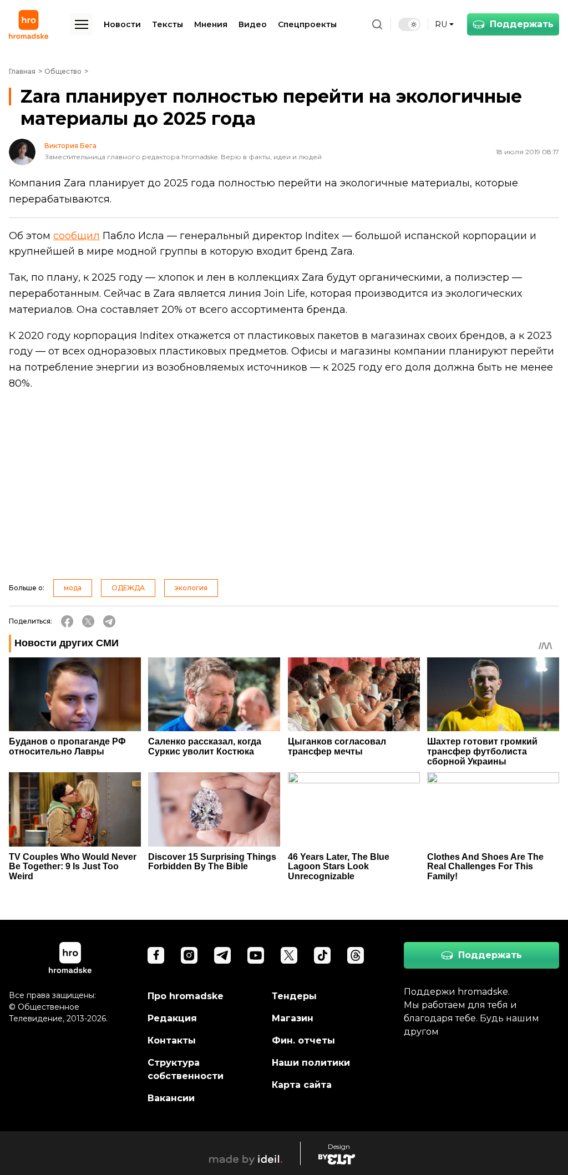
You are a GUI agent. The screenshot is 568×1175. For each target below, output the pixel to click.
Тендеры (294, 996)
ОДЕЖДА (128, 588)
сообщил (76, 236)
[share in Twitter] (88, 621)
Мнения (210, 24)
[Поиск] (377, 24)
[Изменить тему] (409, 24)
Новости (122, 24)
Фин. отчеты (303, 1040)
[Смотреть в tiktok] (322, 955)
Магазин (292, 1018)
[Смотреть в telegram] (222, 955)
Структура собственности (186, 1069)
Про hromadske (186, 996)
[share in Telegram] (109, 621)
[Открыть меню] (81, 24)
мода (73, 588)
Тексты (167, 24)
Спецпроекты (307, 24)
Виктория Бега (70, 146)
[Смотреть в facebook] (156, 955)
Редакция (172, 1018)
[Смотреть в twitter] (289, 955)
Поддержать (522, 24)
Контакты (172, 1040)
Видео (253, 24)
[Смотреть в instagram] (189, 955)
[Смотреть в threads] (355, 955)
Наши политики (311, 1062)
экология (191, 588)
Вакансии (171, 1098)
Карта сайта (302, 1085)
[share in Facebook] (67, 621)
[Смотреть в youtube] (255, 955)
